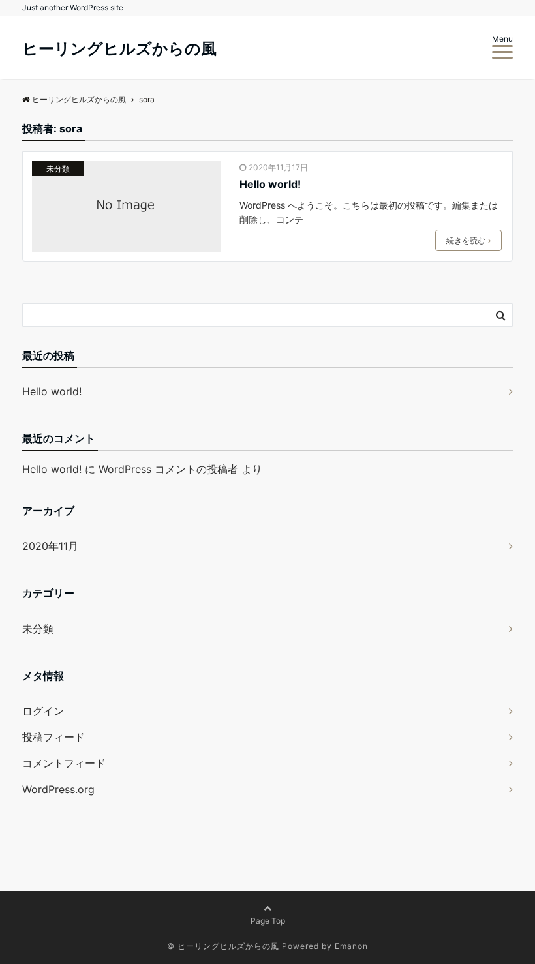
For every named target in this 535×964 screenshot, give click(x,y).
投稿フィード (53, 737)
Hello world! (270, 183)
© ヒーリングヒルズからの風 (223, 946)
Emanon (351, 946)
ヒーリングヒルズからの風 (119, 49)
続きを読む (465, 240)
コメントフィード (64, 763)
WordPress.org (58, 789)
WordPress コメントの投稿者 (168, 468)
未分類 (58, 168)
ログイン (43, 710)
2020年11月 (50, 545)
